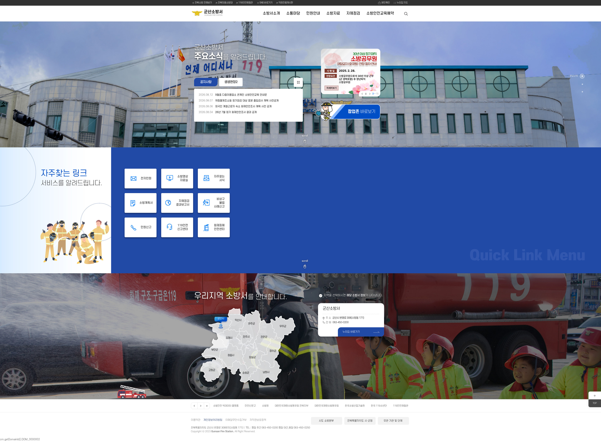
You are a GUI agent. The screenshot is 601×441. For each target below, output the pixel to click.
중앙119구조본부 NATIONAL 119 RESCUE (374, 405)
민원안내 (313, 13)
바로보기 (361, 111)
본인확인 (385, 2)
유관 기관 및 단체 (393, 420)
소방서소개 (271, 13)
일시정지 (365, 94)
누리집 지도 (402, 2)
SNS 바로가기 (265, 2)
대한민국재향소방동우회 (225, 405)
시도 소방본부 (326, 420)
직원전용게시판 (285, 2)
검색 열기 (406, 13)
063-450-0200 (341, 322)
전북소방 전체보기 (203, 2)
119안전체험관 (245, 2)
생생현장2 (230, 82)
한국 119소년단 (277, 405)
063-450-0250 (302, 427)
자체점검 (353, 13)
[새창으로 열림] (350, 71)
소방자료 (333, 13)
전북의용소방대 (225, 2)
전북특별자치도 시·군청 (359, 420)
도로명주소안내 (320, 405)
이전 (361, 94)
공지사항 (205, 82)
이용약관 (195, 420)
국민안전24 (340, 405)
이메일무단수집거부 (236, 420)
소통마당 (293, 13)
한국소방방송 (408, 405)
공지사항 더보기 (298, 82)
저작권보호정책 (258, 420)
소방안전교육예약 (380, 13)
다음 (369, 94)
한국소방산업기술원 (253, 405)
